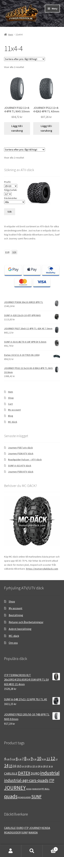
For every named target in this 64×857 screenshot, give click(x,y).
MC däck (12, 421)
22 (33, 766)
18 (23, 766)
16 (14, 766)
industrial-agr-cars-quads (26, 780)
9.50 (34, 759)
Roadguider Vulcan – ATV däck (25, 459)
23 (36, 766)
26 (44, 766)
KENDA (29, 789)
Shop (11, 397)
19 (25, 766)
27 (47, 766)
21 (31, 766)
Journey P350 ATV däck (20, 471)
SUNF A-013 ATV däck (19, 465)
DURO (35, 773)
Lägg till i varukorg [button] (17, 128)
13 (56, 759)
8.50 (28, 759)
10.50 (44, 759)
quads (11, 796)
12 (52, 758)
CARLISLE (10, 773)
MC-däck (14, 636)
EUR (7, 252)
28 (49, 766)
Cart (10, 403)
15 (10, 765)
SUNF (36, 796)
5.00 (13, 759)
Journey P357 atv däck (20, 447)
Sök (32, 851)
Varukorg (49, 847)
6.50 (20, 759)
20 (28, 766)
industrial (50, 773)
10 (39, 758)
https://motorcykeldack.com (42, 568)
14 (6, 765)
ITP (51, 780)
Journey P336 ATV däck (20, 453)
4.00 (8, 759)
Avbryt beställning (20, 629)
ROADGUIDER (24, 797)
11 (48, 758)
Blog (10, 415)
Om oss (13, 642)
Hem (10, 34)
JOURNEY (15, 787)
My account (14, 409)
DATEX (24, 773)
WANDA (33, 832)
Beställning (16, 615)
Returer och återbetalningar (26, 622)
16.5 (19, 766)
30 (52, 766)
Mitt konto (10, 851)
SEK (14, 252)
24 (39, 766)
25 (41, 766)
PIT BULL (45, 788)
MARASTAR (36, 789)
